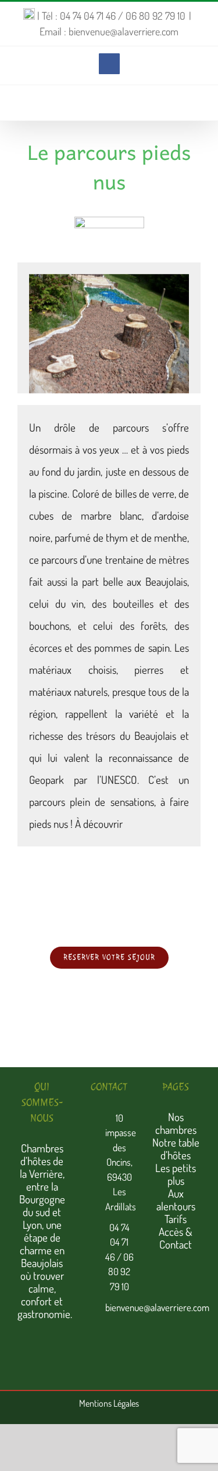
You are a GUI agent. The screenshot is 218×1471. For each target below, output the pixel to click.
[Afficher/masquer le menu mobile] (196, 103)
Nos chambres (175, 1123)
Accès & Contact (175, 1237)
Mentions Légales (109, 1403)
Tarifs (176, 1218)
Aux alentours (175, 1199)
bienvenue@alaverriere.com (119, 1307)
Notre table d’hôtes (175, 1148)
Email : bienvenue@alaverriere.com (109, 31)
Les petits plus (175, 1174)
